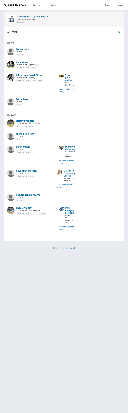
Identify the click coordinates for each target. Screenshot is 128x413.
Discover (36, 5)
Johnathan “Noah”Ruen (29, 75)
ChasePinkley (24, 207)
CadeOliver (22, 62)
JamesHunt (22, 49)
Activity (53, 5)
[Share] (118, 32)
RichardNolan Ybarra (28, 194)
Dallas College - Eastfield (69, 210)
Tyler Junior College (68, 78)
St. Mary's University (70, 148)
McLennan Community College (69, 173)
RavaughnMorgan (26, 170)
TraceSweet (23, 99)
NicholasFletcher (26, 133)
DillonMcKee (23, 146)
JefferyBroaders (25, 120)
